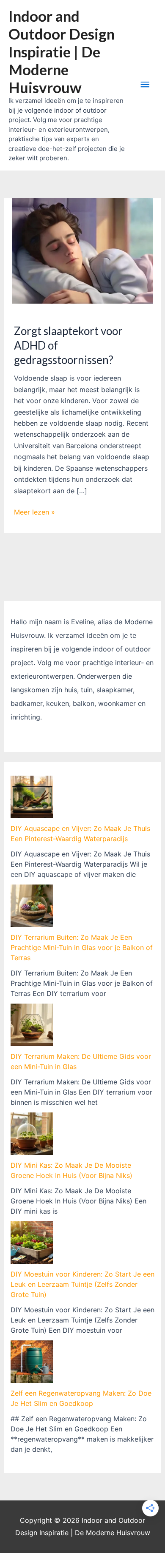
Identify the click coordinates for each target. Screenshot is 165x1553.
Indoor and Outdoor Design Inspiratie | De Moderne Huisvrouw (61, 51)
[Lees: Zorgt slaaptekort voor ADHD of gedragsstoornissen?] (82, 250)
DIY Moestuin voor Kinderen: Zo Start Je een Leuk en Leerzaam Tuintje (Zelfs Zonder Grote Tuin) (82, 1284)
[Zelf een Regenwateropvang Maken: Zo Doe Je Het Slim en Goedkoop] (32, 1361)
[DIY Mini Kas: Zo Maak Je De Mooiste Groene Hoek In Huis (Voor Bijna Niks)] (32, 1133)
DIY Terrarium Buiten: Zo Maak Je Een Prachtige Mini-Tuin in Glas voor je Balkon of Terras (82, 947)
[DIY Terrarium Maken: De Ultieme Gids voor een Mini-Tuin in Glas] (32, 1025)
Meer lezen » (34, 512)
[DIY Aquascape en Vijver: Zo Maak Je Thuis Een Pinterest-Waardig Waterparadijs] (32, 797)
